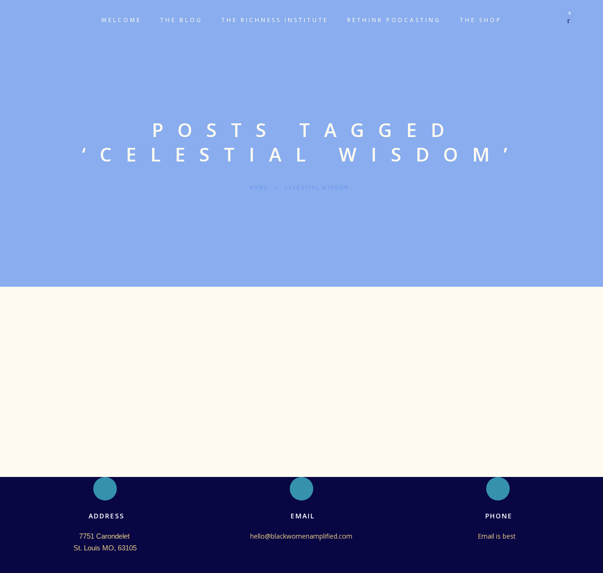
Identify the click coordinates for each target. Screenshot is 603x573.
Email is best (498, 536)
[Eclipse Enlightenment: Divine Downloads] (301, 316)
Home (259, 187)
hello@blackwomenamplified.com (301, 536)
